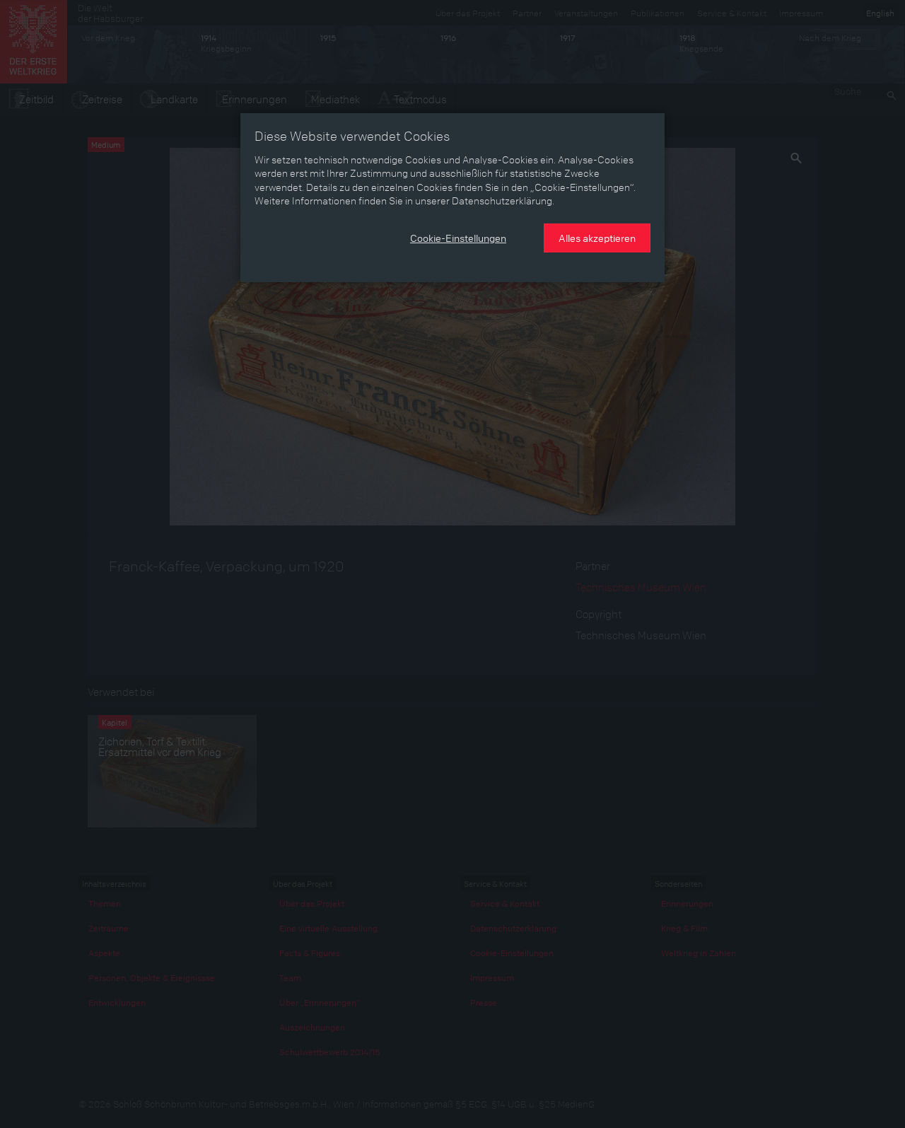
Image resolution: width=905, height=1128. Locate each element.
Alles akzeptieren (597, 237)
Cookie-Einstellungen (458, 237)
